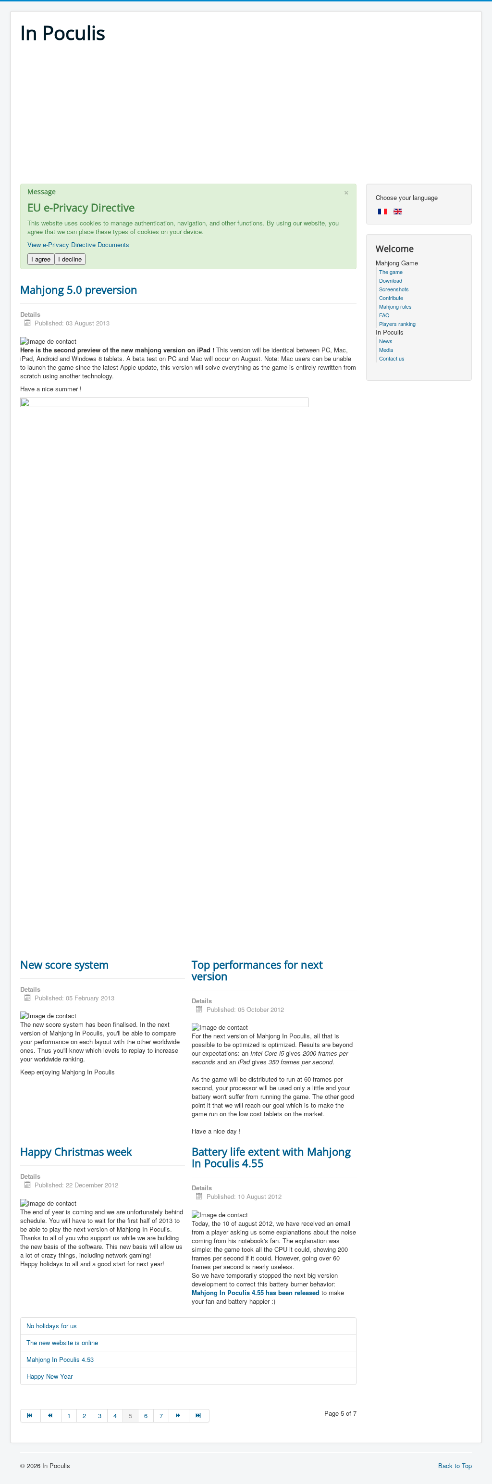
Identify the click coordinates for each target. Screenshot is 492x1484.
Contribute (391, 297)
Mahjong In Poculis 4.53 (60, 1359)
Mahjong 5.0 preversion (78, 289)
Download (390, 280)
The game (391, 271)
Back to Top (455, 1465)
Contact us (392, 358)
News (386, 341)
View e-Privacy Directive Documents (78, 244)
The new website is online (62, 1342)
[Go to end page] (199, 1415)
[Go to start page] (30, 1415)
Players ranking (397, 323)
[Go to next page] (179, 1415)
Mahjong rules (395, 306)
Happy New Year (49, 1376)
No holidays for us (51, 1325)
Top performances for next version (257, 970)
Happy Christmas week (76, 1151)
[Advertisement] (246, 116)
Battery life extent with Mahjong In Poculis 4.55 (271, 1157)
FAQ (384, 315)
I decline (70, 258)
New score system (64, 964)
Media (386, 349)
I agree (40, 258)
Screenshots (394, 289)
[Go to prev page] (51, 1415)
